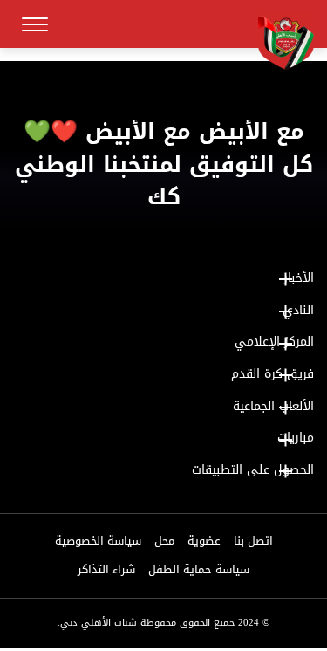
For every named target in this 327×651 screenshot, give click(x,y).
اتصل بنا (253, 541)
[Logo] (279, 41)
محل (164, 541)
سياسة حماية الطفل (198, 570)
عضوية (204, 541)
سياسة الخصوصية (98, 541)
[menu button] (35, 24)
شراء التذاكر (106, 570)
